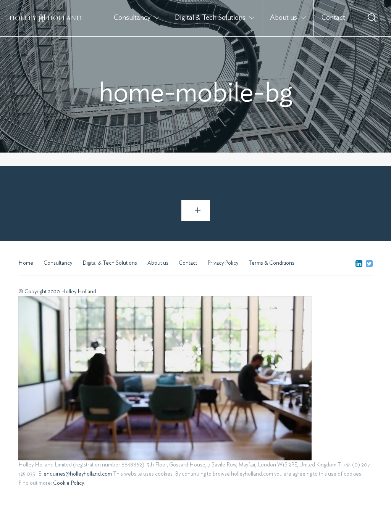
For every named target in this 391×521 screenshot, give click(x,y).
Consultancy (132, 17)
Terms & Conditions (271, 263)
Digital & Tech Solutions (210, 17)
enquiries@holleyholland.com (78, 474)
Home (25, 263)
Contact (333, 17)
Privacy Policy (222, 263)
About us (283, 17)
